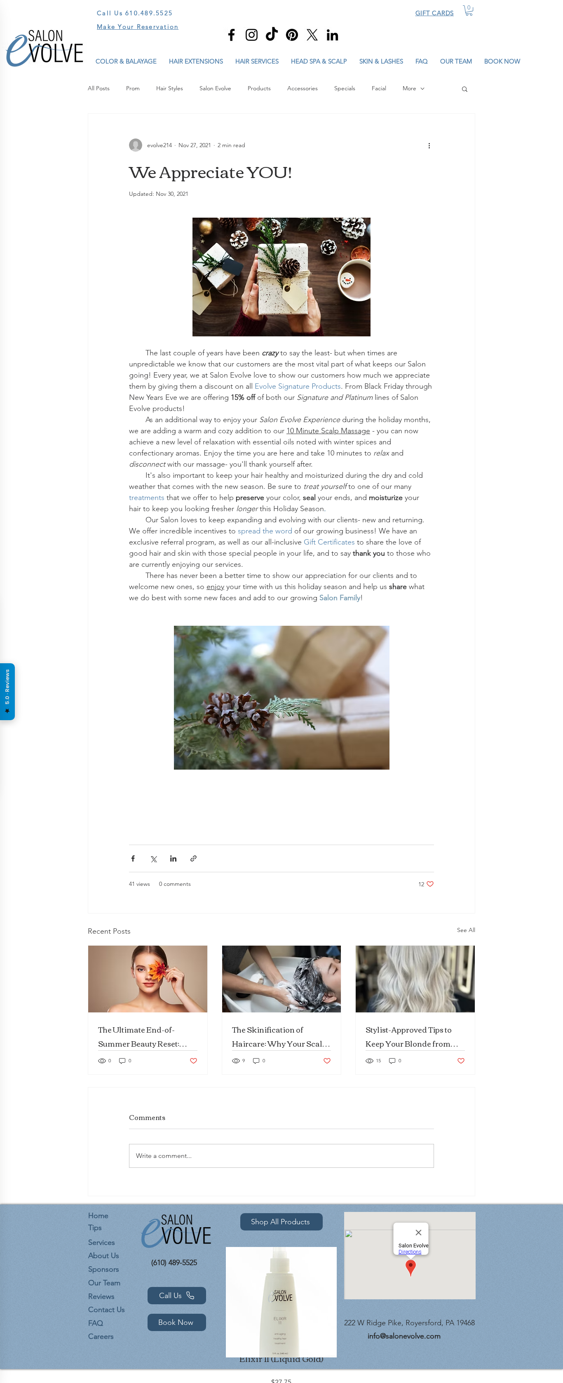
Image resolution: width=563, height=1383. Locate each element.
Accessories (302, 88)
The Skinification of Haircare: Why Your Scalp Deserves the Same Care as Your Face (280, 1036)
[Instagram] (252, 35)
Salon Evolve (215, 88)
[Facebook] (231, 35)
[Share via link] (193, 858)
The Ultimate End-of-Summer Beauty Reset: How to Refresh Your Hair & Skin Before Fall (144, 1036)
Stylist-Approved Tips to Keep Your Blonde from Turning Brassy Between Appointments (409, 1036)
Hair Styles (169, 88)
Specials (344, 88)
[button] (469, 10)
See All (466, 930)
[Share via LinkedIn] (173, 858)
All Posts (99, 88)
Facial (379, 88)
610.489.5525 (149, 13)
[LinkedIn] (332, 35)
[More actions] (429, 145)
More (409, 88)
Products (259, 88)
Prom (133, 88)
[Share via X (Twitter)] (153, 858)
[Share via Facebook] (133, 858)
